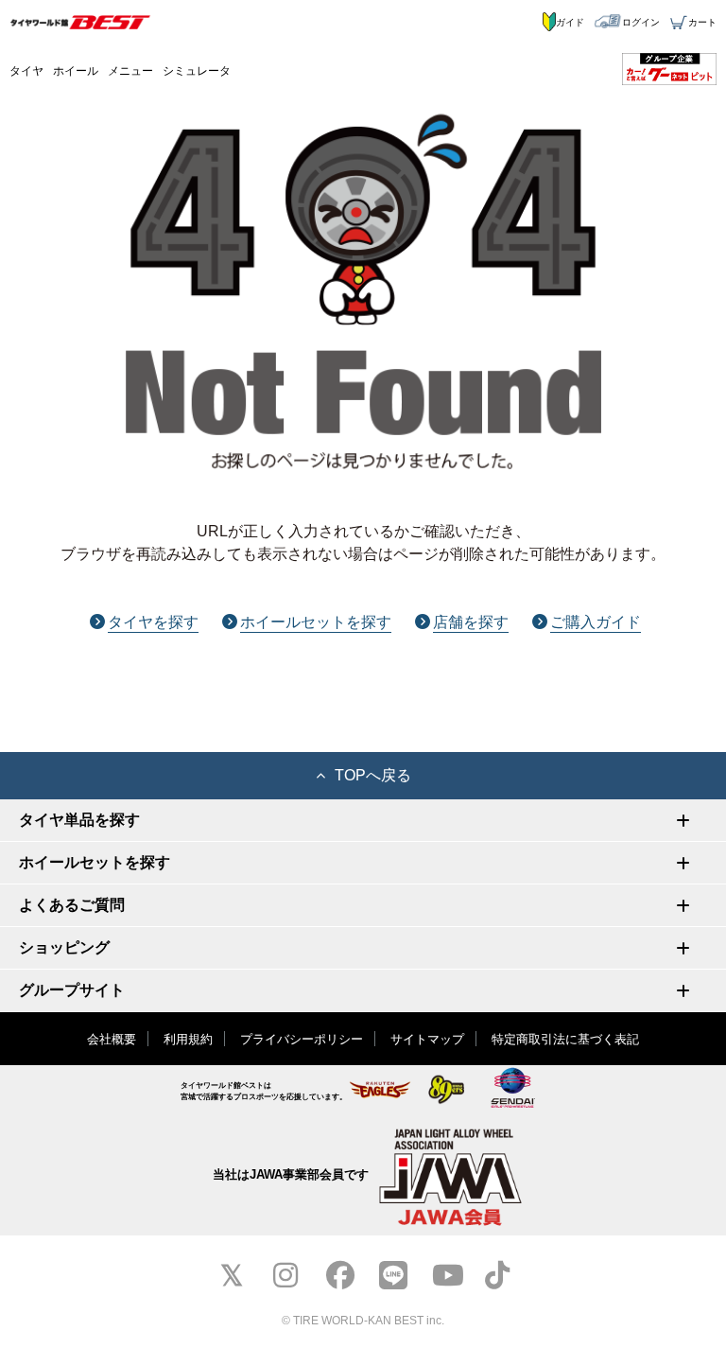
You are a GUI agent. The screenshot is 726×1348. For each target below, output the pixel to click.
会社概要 (111, 1039)
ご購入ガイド (595, 622)
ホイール (75, 71)
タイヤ (26, 71)
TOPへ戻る (373, 775)
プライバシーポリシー (301, 1039)
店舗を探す (471, 622)
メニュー (130, 71)
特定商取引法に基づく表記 (565, 1039)
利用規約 (188, 1039)
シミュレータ (197, 71)
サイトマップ (427, 1039)
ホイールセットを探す (315, 622)
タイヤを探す (153, 622)
